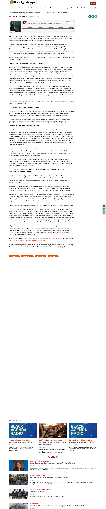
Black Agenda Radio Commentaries (35, 240)
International (45, 8)
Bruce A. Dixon (12, 16)
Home (11, 8)
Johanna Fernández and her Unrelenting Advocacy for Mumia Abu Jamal (53, 463)
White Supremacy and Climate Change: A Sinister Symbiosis (49, 477)
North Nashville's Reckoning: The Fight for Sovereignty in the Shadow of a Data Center (57, 506)
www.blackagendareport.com (53, 238)
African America (22, 8)
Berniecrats (40, 256)
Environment (37, 8)
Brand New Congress (45, 95)
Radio (71, 8)
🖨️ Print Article (35, 16)
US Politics (76, 8)
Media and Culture (54, 8)
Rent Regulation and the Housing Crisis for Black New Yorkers (53, 443)
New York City (27, 256)
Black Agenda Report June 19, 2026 (20, 442)
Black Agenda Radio (16, 240)
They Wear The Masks (37, 491)
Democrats (14, 256)
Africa (15, 8)
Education (30, 8)
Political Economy (64, 8)
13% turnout (17, 72)
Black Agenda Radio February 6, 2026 (81, 442)
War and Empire (84, 8)
